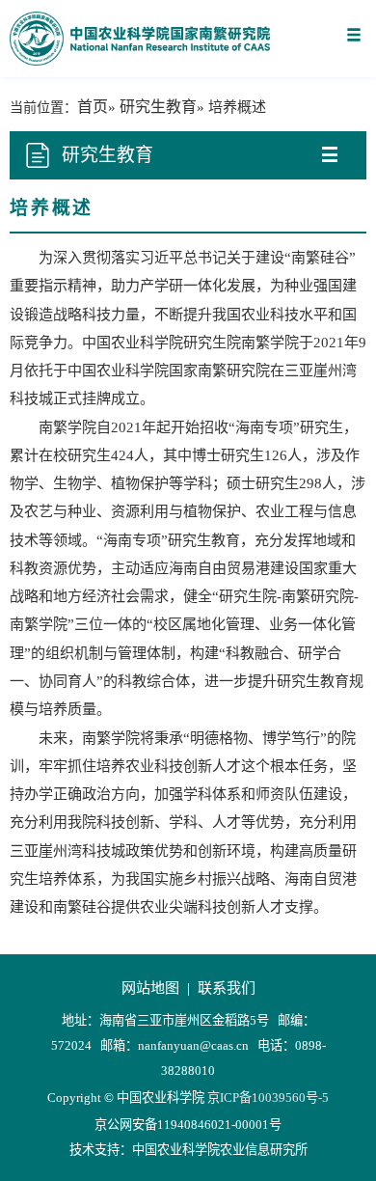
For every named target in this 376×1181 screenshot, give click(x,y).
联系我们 (226, 988)
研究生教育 (158, 106)
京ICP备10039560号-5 (268, 1097)
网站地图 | (157, 988)
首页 (92, 106)
